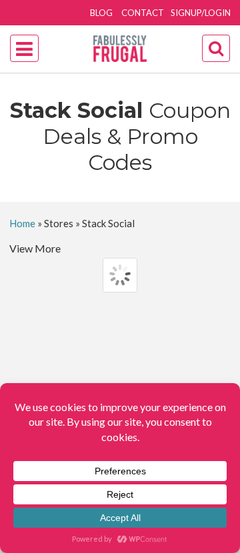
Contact (142, 12)
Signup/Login (201, 12)
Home (22, 223)
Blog (101, 12)
